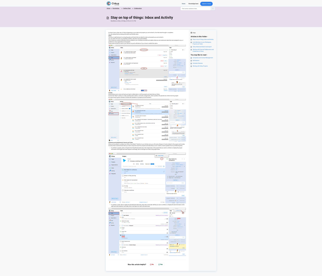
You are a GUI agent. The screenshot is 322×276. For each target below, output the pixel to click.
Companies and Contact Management (203, 57)
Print (194, 33)
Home (183, 3)
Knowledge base (193, 3)
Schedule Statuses (198, 63)
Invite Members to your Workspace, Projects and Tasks (202, 43)
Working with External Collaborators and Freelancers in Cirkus (203, 50)
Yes (161, 264)
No (153, 264)
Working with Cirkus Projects (200, 66)
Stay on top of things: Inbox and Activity (203, 39)
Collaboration (138, 8)
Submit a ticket (206, 4)
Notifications (196, 60)
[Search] (213, 8)
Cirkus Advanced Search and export (202, 46)
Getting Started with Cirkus (131, 8)
